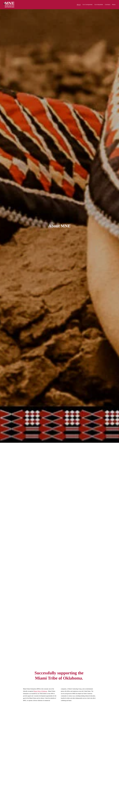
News (113, 4)
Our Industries (98, 4)
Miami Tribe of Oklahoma (40, 691)
